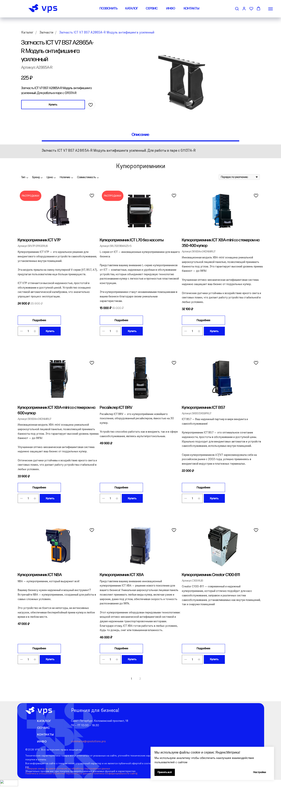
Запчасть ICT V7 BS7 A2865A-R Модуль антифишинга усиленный (106, 32)
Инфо (42, 741)
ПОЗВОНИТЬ (109, 8)
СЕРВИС (152, 8)
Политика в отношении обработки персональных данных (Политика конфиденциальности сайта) (81, 773)
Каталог (27, 32)
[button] (237, 8)
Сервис (43, 728)
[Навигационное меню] (270, 8)
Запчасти (46, 32)
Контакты (45, 734)
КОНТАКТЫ (191, 8)
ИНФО (170, 8)
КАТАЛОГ (131, 8)
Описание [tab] (140, 134)
